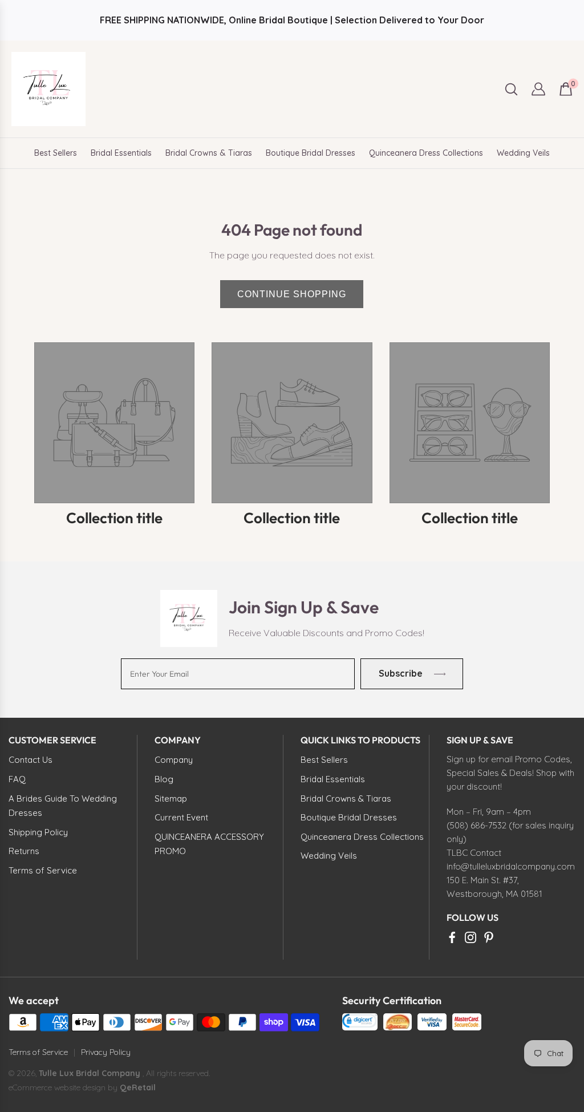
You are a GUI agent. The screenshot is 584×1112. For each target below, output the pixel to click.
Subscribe (401, 673)
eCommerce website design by (64, 1087)
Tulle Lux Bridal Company (89, 1073)
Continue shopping (291, 294)
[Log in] (538, 89)
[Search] (511, 89)
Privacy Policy (106, 1052)
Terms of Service (38, 1052)
